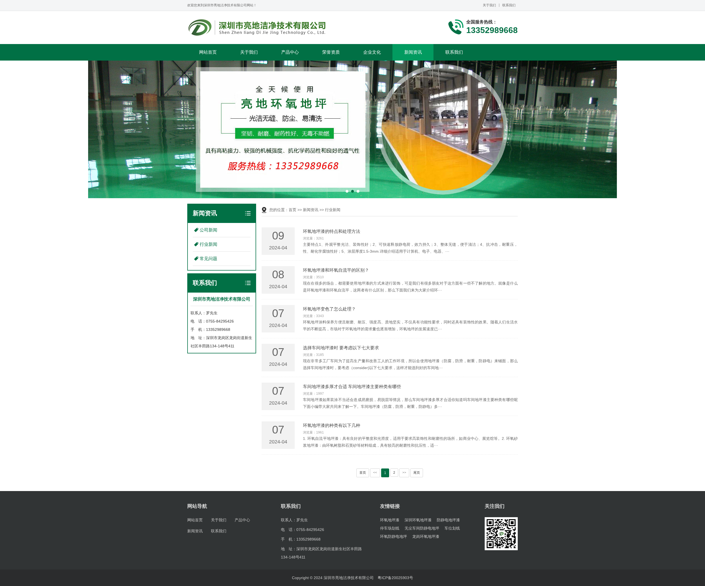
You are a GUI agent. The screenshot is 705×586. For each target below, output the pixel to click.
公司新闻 (208, 230)
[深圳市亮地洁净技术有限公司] (257, 27)
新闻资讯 (413, 52)
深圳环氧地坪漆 (418, 520)
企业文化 (372, 52)
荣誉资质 (331, 52)
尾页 (416, 473)
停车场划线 (389, 528)
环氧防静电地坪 (393, 536)
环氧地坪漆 (389, 520)
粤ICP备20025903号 (395, 578)
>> (404, 473)
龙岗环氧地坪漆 (425, 536)
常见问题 (208, 258)
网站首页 (208, 52)
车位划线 (452, 528)
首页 (292, 210)
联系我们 (509, 5)
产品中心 (290, 52)
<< (375, 473)
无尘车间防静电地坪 (422, 528)
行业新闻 (208, 244)
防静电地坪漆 (448, 520)
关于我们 (489, 5)
